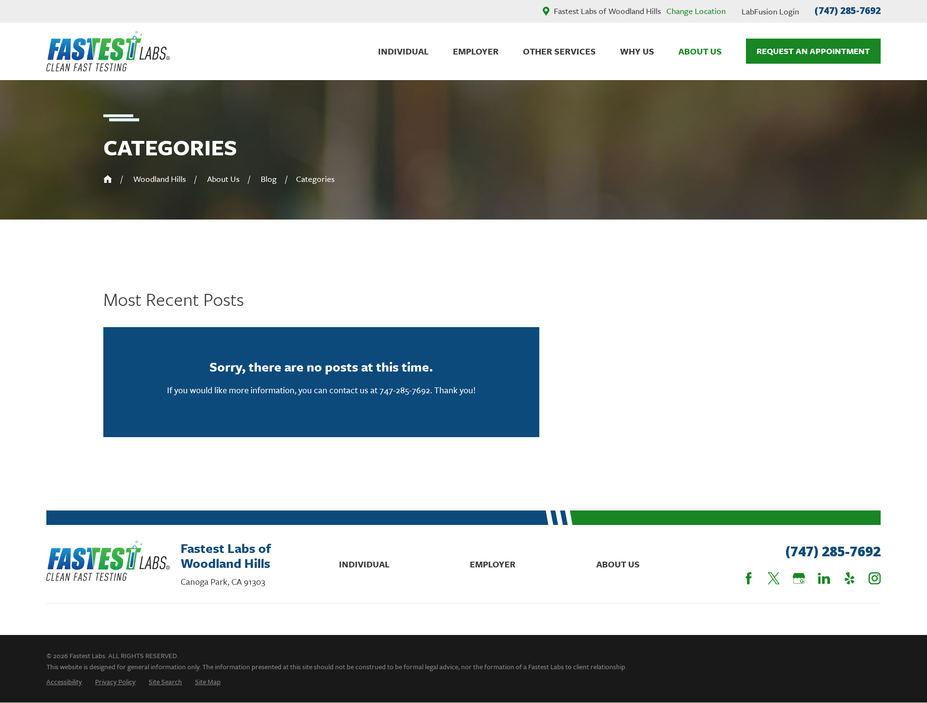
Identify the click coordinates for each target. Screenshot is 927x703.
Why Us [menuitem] (637, 51)
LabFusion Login (770, 11)
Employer (493, 564)
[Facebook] (749, 578)
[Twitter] (774, 578)
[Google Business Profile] (799, 578)
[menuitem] (64, 681)
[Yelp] (849, 578)
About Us (618, 564)
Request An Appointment (813, 51)
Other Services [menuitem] (559, 51)
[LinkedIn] (824, 578)
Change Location (696, 11)
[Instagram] (875, 578)
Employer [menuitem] (476, 51)
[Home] (108, 51)
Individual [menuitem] (403, 51)
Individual (364, 564)
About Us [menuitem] (700, 51)
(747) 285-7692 (848, 10)
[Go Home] (107, 179)
